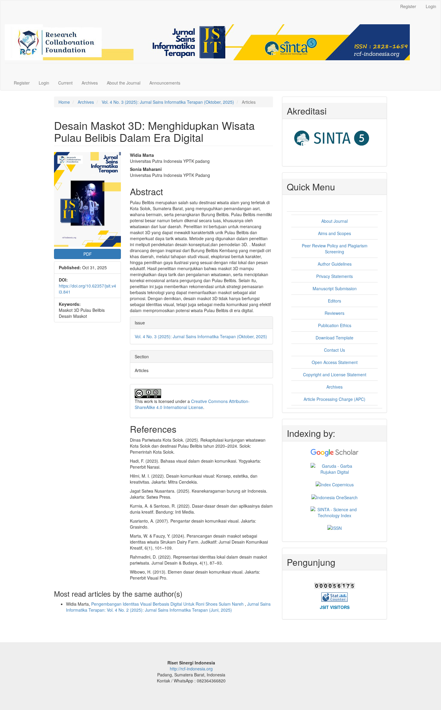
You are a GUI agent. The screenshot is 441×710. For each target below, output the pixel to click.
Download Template (334, 338)
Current (65, 83)
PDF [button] (87, 254)
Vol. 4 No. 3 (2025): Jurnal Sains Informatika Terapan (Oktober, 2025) (168, 102)
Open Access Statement (335, 362)
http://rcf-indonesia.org (191, 669)
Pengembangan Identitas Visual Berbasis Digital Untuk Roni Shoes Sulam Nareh (168, 604)
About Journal (334, 221)
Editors (334, 301)
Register (408, 6)
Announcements (164, 83)
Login (431, 6)
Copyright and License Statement (334, 374)
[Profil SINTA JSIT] (334, 512)
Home (64, 102)
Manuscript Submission (335, 288)
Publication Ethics (334, 325)
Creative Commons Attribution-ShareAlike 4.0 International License (192, 404)
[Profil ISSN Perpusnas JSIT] (334, 527)
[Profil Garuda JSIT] (334, 468)
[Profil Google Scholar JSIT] (334, 452)
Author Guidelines (335, 264)
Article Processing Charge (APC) (334, 399)
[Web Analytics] (334, 596)
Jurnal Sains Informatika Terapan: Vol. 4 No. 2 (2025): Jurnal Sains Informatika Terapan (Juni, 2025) (168, 607)
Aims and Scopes (334, 233)
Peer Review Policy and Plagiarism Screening (335, 249)
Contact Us (334, 350)
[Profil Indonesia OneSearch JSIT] (334, 497)
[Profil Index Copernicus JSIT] (335, 484)
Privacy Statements (334, 276)
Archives (90, 83)
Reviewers (334, 313)
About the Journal (123, 83)
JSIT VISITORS (335, 607)
